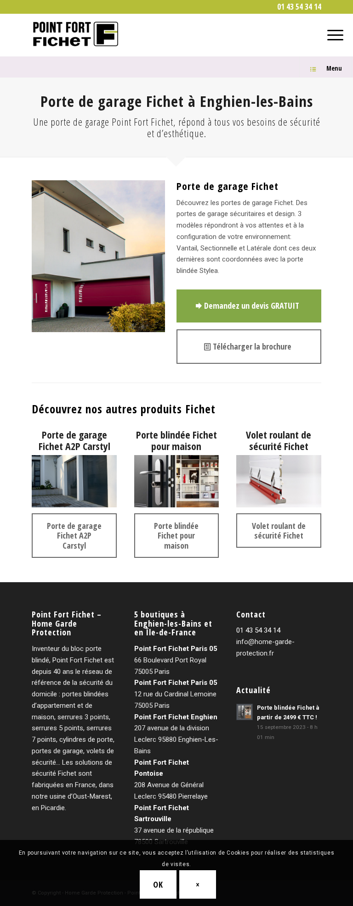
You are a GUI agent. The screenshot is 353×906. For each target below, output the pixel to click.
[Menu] (330, 34)
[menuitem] (297, 7)
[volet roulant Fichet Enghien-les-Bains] (278, 481)
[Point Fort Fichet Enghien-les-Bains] (77, 34)
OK (158, 884)
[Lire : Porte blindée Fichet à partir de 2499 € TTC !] (244, 712)
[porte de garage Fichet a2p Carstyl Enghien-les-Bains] (74, 481)
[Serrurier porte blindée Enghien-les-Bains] (176, 481)
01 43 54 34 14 (258, 630)
